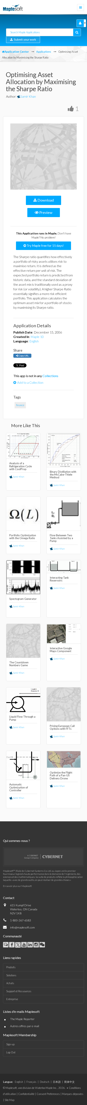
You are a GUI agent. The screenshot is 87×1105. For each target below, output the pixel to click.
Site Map (9, 1100)
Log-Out (10, 1052)
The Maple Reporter (22, 1019)
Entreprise (12, 999)
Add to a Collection (30, 382)
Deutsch (44, 1081)
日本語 (57, 1081)
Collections (50, 376)
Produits (11, 967)
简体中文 (69, 1081)
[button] (80, 23)
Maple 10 (37, 337)
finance (20, 405)
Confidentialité (26, 1094)
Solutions (11, 975)
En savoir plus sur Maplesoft (17, 886)
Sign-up (10, 1044)
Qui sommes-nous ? (16, 841)
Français (31, 1081)
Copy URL (23, 355)
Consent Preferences (48, 1094)
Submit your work (24, 39)
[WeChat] (42, 944)
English (34, 341)
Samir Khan (28, 96)
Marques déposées (72, 1094)
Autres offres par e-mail (24, 1026)
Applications (43, 51)
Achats (10, 983)
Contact (8, 898)
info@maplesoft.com (22, 927)
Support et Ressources (18, 991)
